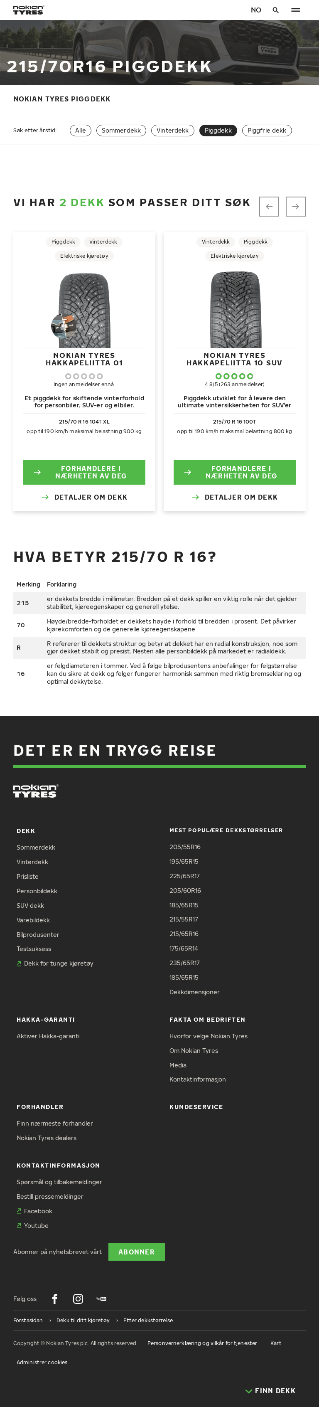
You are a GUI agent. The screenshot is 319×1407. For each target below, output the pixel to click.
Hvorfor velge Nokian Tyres (208, 1036)
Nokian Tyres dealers (46, 1137)
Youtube (36, 1225)
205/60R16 (185, 890)
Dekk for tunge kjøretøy (58, 963)
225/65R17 (184, 876)
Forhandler (40, 1106)
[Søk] (276, 10)
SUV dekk (30, 905)
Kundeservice (196, 1106)
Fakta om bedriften (207, 1019)
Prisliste (28, 876)
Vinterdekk (173, 130)
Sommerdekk (121, 130)
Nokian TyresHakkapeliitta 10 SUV (234, 359)
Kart (275, 1343)
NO (256, 9)
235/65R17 (184, 962)
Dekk (26, 830)
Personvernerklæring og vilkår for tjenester (202, 1343)
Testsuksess (34, 948)
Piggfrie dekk (267, 130)
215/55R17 (183, 919)
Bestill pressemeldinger (50, 1196)
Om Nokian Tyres (193, 1050)
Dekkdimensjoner (194, 991)
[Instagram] (78, 1299)
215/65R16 (184, 933)
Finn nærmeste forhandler (55, 1123)
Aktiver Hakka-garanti (48, 1036)
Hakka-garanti (46, 1019)
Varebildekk (33, 920)
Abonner (136, 1252)
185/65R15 (184, 905)
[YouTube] (101, 1299)
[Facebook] (54, 1299)
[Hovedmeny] (296, 10)
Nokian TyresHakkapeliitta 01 (84, 359)
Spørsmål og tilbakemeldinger (59, 1181)
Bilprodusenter (38, 934)
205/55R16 (185, 846)
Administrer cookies (42, 1362)
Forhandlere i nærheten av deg (91, 472)
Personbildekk (37, 890)
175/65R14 (183, 948)
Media (177, 1065)
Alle (80, 130)
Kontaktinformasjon (197, 1079)
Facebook (38, 1211)
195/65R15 (184, 861)
